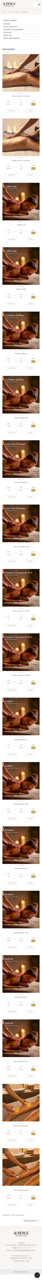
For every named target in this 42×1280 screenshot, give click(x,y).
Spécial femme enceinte (11, 38)
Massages (6, 24)
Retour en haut (31, 1221)
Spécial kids (7, 35)
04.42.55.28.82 (25, 1248)
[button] (11, 111)
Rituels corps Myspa (10, 26)
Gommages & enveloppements (13, 29)
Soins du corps (10, 20)
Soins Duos (7, 32)
